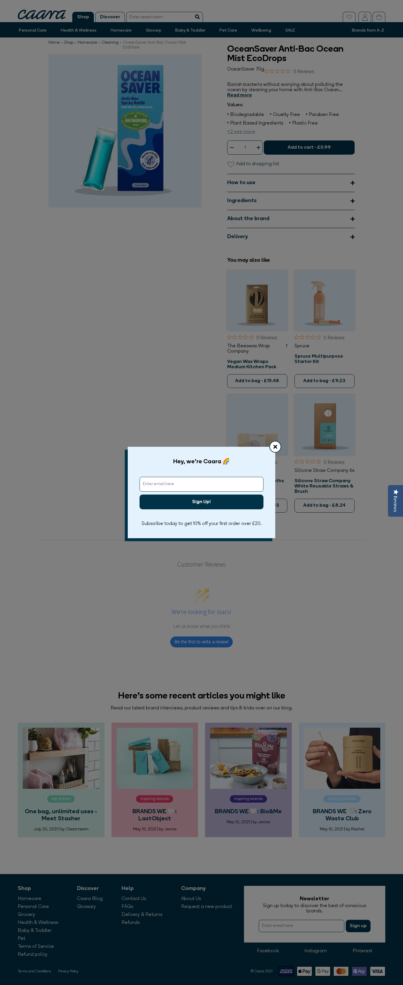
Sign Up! (201, 502)
